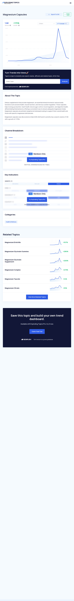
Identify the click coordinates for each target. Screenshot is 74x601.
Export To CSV (55, 14)
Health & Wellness (11, 222)
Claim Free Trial (37, 331)
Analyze (64, 81)
